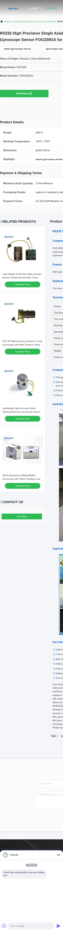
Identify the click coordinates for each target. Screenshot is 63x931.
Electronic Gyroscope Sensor (39, 21)
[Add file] (4, 925)
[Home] (13, 8)
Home (34, 8)
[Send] (58, 925)
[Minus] (58, 855)
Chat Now (22, 93)
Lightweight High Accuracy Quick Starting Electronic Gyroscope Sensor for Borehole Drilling (21, 412)
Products (51, 8)
